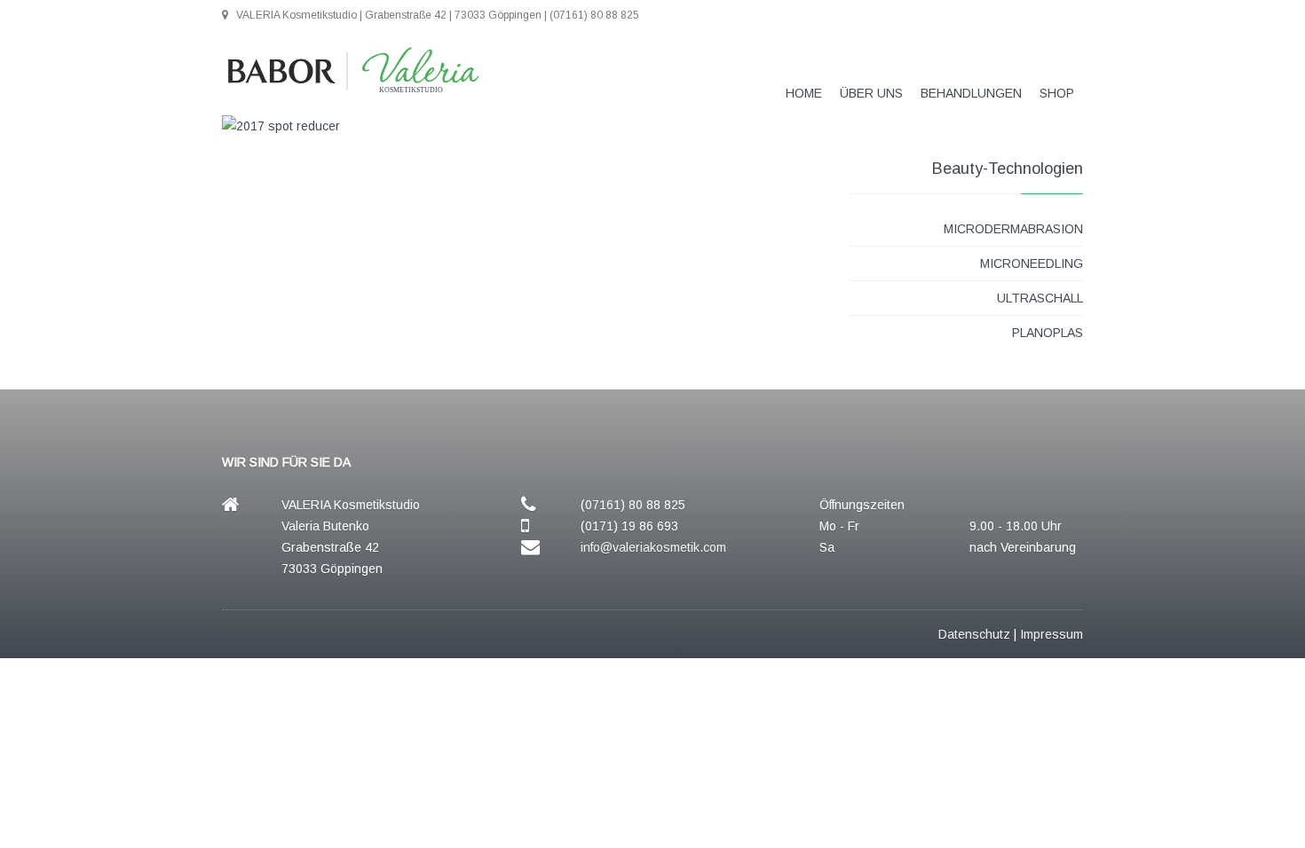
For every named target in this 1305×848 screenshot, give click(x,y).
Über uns (871, 93)
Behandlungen (971, 93)
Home (804, 93)
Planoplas (1047, 333)
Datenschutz (974, 634)
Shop (1057, 93)
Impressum (1051, 634)
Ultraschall (1040, 298)
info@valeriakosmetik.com (653, 547)
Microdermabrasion (1013, 229)
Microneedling (1031, 263)
